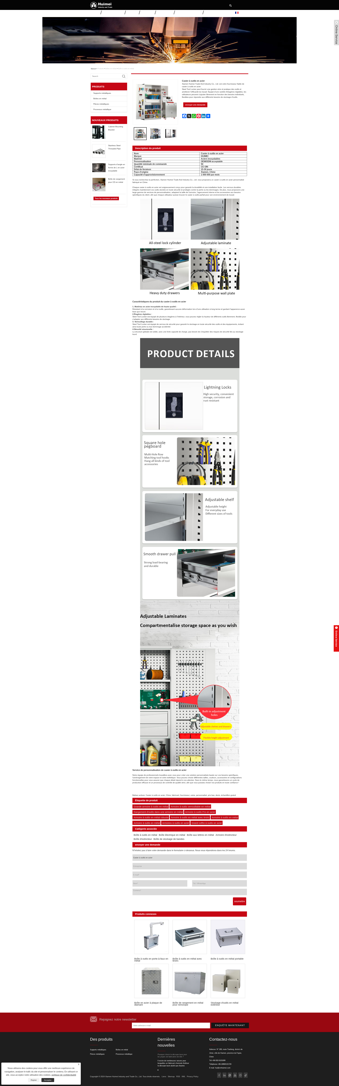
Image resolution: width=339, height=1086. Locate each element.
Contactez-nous (214, 12)
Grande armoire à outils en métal (151, 806)
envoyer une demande (195, 105)
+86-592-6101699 (218, 1060)
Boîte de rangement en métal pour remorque (188, 1003)
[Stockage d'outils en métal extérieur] (228, 981)
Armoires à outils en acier (175, 823)
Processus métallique (102, 109)
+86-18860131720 (224, 1064)
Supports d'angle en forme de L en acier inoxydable (116, 167)
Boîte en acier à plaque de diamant (148, 1003)
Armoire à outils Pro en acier (200, 812)
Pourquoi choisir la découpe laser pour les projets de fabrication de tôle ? (172, 1055)
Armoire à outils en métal (225, 817)
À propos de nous (113, 12)
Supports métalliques (102, 93)
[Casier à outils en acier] (140, 133)
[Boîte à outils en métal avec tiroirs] (190, 937)
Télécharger (165, 12)
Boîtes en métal (110, 69)
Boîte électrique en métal (172, 835)
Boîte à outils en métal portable (227, 958)
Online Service (336, 638)
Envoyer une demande (189, 12)
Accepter (48, 1080)
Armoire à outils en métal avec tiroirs (190, 817)
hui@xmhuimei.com (222, 1068)
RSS (178, 1076)
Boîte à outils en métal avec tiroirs (187, 959)
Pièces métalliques (101, 104)
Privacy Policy (192, 1076)
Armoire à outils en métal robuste (151, 817)
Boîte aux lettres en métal (200, 835)
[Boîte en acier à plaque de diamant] (151, 981)
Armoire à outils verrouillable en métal (190, 806)
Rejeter (34, 1080)
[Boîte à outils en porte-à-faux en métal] (151, 937)
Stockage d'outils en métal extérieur (224, 1003)
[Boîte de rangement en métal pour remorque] (190, 981)
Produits (132, 12)
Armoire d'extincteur (226, 835)
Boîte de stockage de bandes (168, 839)
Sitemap (171, 1076)
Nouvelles (148, 12)
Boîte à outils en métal (126, 69)
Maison (95, 12)
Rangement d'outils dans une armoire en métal (158, 812)
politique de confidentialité (64, 1075)
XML (183, 1076)
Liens (164, 1076)
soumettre (239, 901)
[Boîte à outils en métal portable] (228, 937)
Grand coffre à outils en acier (206, 823)
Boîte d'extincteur (143, 839)
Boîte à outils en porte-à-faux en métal (151, 959)
